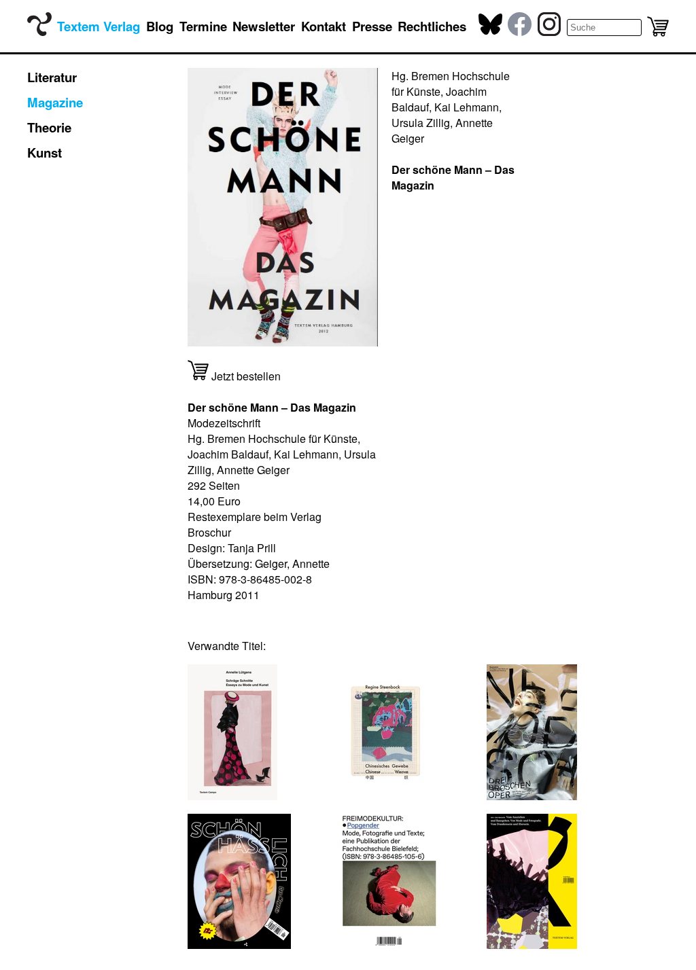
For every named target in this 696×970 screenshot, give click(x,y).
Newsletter (263, 26)
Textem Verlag (98, 26)
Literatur (52, 77)
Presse (372, 26)
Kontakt (323, 26)
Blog (159, 26)
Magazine (55, 102)
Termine (203, 26)
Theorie (49, 127)
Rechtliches (432, 26)
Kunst (44, 152)
